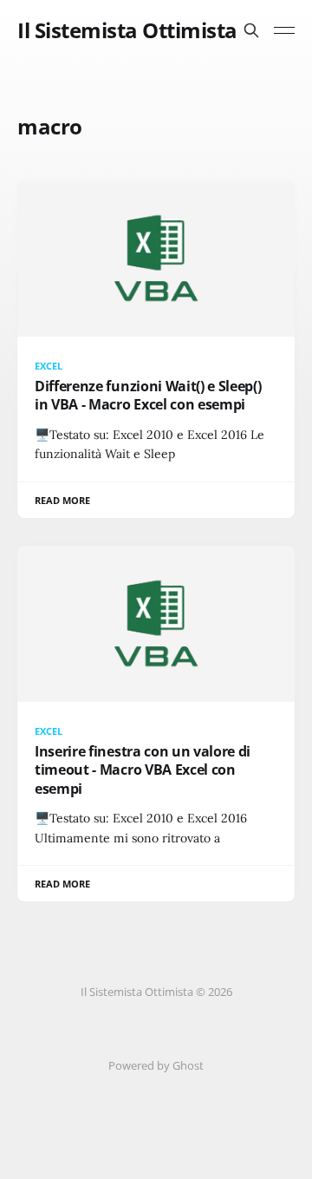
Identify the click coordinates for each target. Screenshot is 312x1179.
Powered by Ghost (156, 1065)
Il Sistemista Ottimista (127, 30)
